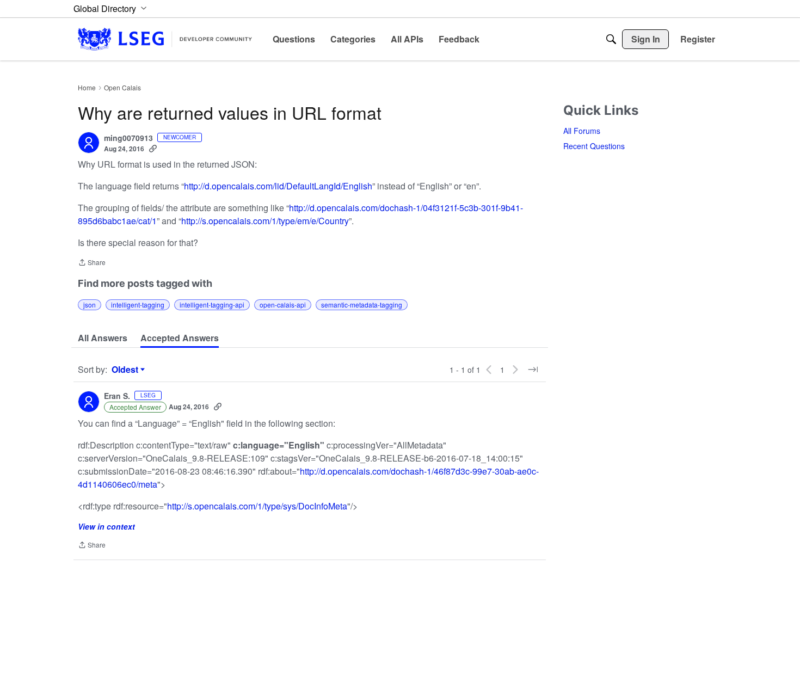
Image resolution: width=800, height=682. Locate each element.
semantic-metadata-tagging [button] (361, 304)
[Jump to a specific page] (532, 369)
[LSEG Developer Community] (165, 39)
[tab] (102, 338)
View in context (106, 526)
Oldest (126, 369)
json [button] (89, 304)
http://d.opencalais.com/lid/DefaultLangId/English (278, 186)
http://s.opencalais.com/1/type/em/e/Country (265, 220)
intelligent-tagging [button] (137, 304)
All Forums (581, 130)
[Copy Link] (152, 148)
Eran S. (117, 396)
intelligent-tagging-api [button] (212, 304)
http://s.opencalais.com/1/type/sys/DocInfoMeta (257, 506)
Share (92, 263)
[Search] (611, 39)
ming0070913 (128, 138)
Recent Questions (594, 145)
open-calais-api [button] (283, 304)
